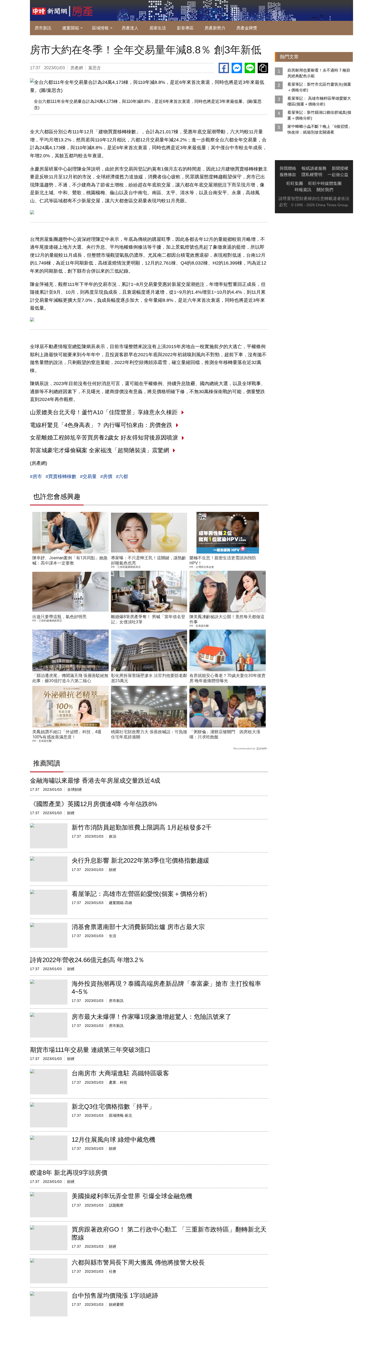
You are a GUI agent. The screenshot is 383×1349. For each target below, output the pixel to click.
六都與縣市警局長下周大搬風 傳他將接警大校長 (138, 1262)
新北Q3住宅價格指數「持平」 (113, 1106)
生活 (112, 936)
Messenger (237, 68)
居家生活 (157, 28)
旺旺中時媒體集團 (325, 183)
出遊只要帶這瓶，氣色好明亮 (59, 616)
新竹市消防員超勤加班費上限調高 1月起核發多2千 (142, 827)
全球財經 (74, 789)
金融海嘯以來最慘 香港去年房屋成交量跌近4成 (95, 780)
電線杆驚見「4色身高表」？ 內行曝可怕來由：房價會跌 (101, 425)
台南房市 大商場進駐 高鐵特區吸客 (120, 1073)
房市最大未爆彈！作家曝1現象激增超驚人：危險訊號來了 (151, 1016)
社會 (112, 1271)
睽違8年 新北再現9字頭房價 (68, 1172)
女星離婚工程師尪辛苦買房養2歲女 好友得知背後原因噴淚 (104, 437)
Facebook (224, 68)
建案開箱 (70, 28)
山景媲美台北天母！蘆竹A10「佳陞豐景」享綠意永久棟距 (104, 412)
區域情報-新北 (120, 1115)
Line (250, 68)
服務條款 (288, 174)
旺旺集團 (294, 183)
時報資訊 (303, 189)
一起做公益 (338, 174)
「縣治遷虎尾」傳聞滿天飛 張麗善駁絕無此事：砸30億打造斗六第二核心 (70, 678)
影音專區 (185, 28)
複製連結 (263, 68)
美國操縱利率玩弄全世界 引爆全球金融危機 (132, 1196)
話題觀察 (116, 1205)
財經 (71, 813)
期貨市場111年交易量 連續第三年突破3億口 (90, 1049)
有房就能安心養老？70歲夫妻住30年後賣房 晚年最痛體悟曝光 (227, 678)
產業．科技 (118, 1082)
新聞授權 (340, 168)
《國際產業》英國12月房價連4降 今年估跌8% (93, 803)
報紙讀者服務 (313, 168)
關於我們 (325, 189)
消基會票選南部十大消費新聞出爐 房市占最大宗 (138, 926)
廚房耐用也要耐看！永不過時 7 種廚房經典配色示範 (318, 73)
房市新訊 (43, 28)
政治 (112, 836)
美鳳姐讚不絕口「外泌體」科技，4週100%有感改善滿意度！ (66, 734)
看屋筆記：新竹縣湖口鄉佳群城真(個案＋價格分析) (319, 115)
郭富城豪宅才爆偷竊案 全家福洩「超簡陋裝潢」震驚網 (99, 450)
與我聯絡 (288, 168)
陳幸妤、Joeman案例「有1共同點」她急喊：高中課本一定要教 (70, 560)
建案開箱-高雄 (120, 903)
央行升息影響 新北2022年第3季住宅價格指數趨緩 (140, 860)
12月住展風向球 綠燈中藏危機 (113, 1139)
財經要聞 (116, 1304)
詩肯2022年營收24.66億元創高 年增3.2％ (87, 959)
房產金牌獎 (246, 28)
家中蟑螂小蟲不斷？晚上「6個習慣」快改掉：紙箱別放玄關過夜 (319, 129)
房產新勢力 (215, 28)
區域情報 (100, 28)
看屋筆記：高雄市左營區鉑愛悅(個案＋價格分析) (139, 893)
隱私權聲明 (311, 174)
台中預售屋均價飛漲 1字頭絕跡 (115, 1295)
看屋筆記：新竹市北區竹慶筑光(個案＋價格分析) (319, 87)
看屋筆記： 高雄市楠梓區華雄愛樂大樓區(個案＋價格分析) (319, 101)
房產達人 (130, 28)
